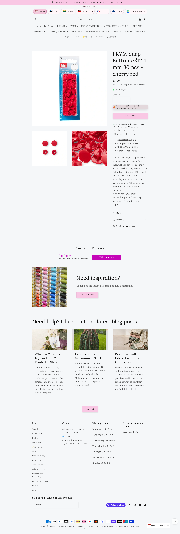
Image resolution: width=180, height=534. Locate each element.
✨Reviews (37, 447)
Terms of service (108, 526)
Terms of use (38, 464)
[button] (35, 19)
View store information (124, 134)
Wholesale (37, 433)
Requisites (37, 485)
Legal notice (134, 526)
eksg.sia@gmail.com (72, 439)
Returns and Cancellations (38, 475)
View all (90, 409)
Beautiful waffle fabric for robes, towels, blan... (127, 358)
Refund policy (82, 526)
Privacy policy (94, 526)
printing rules (38, 469)
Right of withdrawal (41, 481)
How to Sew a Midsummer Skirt (88, 356)
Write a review (106, 257)
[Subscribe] (75, 505)
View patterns (87, 294)
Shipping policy (122, 526)
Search (35, 429)
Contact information (91, 529)
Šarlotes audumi (53, 526)
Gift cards (36, 442)
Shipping (123, 85)
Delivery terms (39, 460)
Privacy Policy (38, 455)
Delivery (36, 438)
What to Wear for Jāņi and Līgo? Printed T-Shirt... (48, 358)
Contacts (36, 451)
